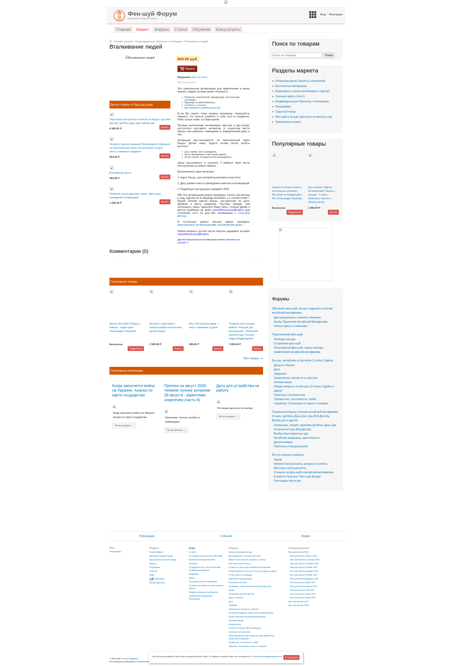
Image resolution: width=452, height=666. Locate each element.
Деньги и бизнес (284, 365)
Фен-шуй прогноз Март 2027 (302, 582)
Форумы (153, 563)
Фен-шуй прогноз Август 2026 (303, 556)
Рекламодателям (157, 583)
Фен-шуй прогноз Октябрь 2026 (304, 563)
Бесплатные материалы (291, 85)
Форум (305, 536)
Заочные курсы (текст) (290, 96)
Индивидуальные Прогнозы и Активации (159, 41)
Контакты (193, 563)
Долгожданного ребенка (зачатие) (203, 107)
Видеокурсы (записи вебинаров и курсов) (302, 91)
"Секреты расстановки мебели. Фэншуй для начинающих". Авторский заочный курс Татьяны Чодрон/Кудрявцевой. (243, 331)
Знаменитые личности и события (295, 377)
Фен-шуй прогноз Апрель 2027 (303, 586)
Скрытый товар (285, 111)
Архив (278, 459)
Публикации (146, 536)
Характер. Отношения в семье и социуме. (301, 403)
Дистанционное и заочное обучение (297, 317)
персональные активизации (194, 224)
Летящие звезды (285, 339)
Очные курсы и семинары (291, 325)
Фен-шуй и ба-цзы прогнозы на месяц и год (303, 116)
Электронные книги (288, 121)
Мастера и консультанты (290, 468)
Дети (277, 369)
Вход (323, 14)
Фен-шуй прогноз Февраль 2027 (304, 579)
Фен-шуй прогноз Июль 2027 (303, 598)
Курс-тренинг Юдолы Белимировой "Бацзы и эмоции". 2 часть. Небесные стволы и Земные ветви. (321, 194)
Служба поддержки (129, 659)
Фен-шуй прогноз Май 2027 (302, 590)
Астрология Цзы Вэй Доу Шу (292, 429)
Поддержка (194, 574)
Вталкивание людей (196, 41)
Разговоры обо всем (287, 480)
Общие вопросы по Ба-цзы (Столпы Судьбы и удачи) (253, 571)
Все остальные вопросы (288, 454)
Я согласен (291, 657)
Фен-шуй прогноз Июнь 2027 (303, 594)
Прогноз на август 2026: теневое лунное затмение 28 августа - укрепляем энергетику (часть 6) (187, 392)
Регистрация (336, 14)
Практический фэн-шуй (287, 334)
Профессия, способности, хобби (295, 399)
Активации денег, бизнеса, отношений (300, 80)
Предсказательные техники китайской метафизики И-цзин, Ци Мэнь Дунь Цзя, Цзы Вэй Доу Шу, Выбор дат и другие (305, 416)
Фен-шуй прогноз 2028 (298, 605)
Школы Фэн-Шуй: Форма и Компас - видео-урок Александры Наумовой (124, 327)
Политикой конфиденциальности (267, 656)
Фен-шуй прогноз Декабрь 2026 (304, 571)
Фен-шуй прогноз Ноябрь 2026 (303, 567)
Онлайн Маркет (156, 552)
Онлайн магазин (123, 41)
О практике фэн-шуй (287, 343)
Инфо (192, 548)
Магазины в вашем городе (161, 556)
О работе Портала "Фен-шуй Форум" (298, 476)
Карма (192, 578)
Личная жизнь (283, 382)
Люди (151, 575)
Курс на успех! (143, 104)
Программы (283, 106)
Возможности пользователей (202, 560)
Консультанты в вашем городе (163, 560)
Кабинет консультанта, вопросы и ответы (301, 463)
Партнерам (159, 579)
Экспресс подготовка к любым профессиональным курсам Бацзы (165, 327)
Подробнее (135, 348)
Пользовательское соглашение (203, 581)
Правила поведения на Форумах (203, 592)
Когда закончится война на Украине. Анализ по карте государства (133, 390)
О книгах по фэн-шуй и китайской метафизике (304, 472)
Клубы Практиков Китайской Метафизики (301, 321)
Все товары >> (253, 358)
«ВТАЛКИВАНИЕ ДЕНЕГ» (230, 225)
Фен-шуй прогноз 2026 (298, 552)
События (226, 536)
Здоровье (280, 373)
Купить (165, 127)
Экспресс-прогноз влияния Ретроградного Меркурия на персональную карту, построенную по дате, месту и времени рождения (139, 148)
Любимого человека (195, 105)
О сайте (192, 552)
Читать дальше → (124, 425)
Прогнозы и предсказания (291, 446)
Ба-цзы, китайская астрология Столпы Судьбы (302, 360)
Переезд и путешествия (289, 394)
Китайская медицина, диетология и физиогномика (251, 613)
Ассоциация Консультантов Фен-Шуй (205, 556)
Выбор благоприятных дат (291, 433)
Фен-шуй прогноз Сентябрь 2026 (304, 560)
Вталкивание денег (120, 172)
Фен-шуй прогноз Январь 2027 (303, 575)
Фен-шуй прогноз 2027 (298, 601)
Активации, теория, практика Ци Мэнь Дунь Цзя (305, 425)
